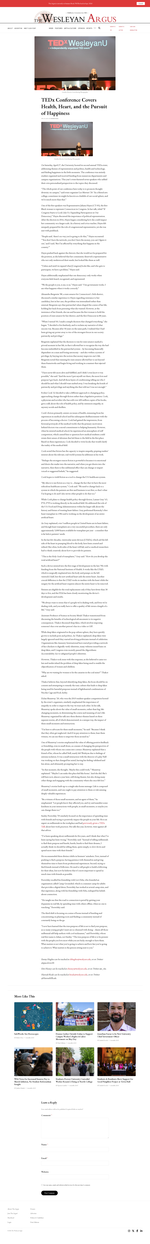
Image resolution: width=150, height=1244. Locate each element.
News (51, 28)
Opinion (81, 28)
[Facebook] (137, 1231)
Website (45, 1171)
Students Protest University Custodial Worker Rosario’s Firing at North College (74, 1080)
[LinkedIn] (141, 1231)
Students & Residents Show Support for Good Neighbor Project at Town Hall (115, 1080)
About (10, 28)
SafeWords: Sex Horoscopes (26, 1034)
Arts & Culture (70, 28)
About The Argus (13, 1209)
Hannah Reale (54, 118)
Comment (46, 1115)
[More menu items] (95, 28)
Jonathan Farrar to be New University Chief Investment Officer (114, 1035)
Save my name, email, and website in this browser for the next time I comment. (66, 1185)
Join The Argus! (13, 1213)
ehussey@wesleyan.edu (77, 968)
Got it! (141, 3)
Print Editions (34, 1222)
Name (44, 1144)
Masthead (11, 1218)
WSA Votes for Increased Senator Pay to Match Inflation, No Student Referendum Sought (32, 1082)
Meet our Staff (30, 28)
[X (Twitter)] (133, 1231)
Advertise (18, 28)
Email (44, 1158)
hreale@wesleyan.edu (78, 974)
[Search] (99, 28)
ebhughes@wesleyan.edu (80, 959)
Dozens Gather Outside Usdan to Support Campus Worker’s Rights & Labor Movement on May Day (74, 1037)
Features (58, 28)
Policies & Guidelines (37, 1218)
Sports (89, 28)
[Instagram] (129, 1231)
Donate (32, 1209)
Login (9, 1222)
